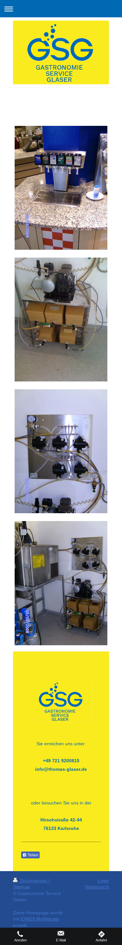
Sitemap (21, 886)
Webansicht (97, 886)
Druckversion (33, 880)
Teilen (32, 855)
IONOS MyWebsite (39, 918)
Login (103, 880)
